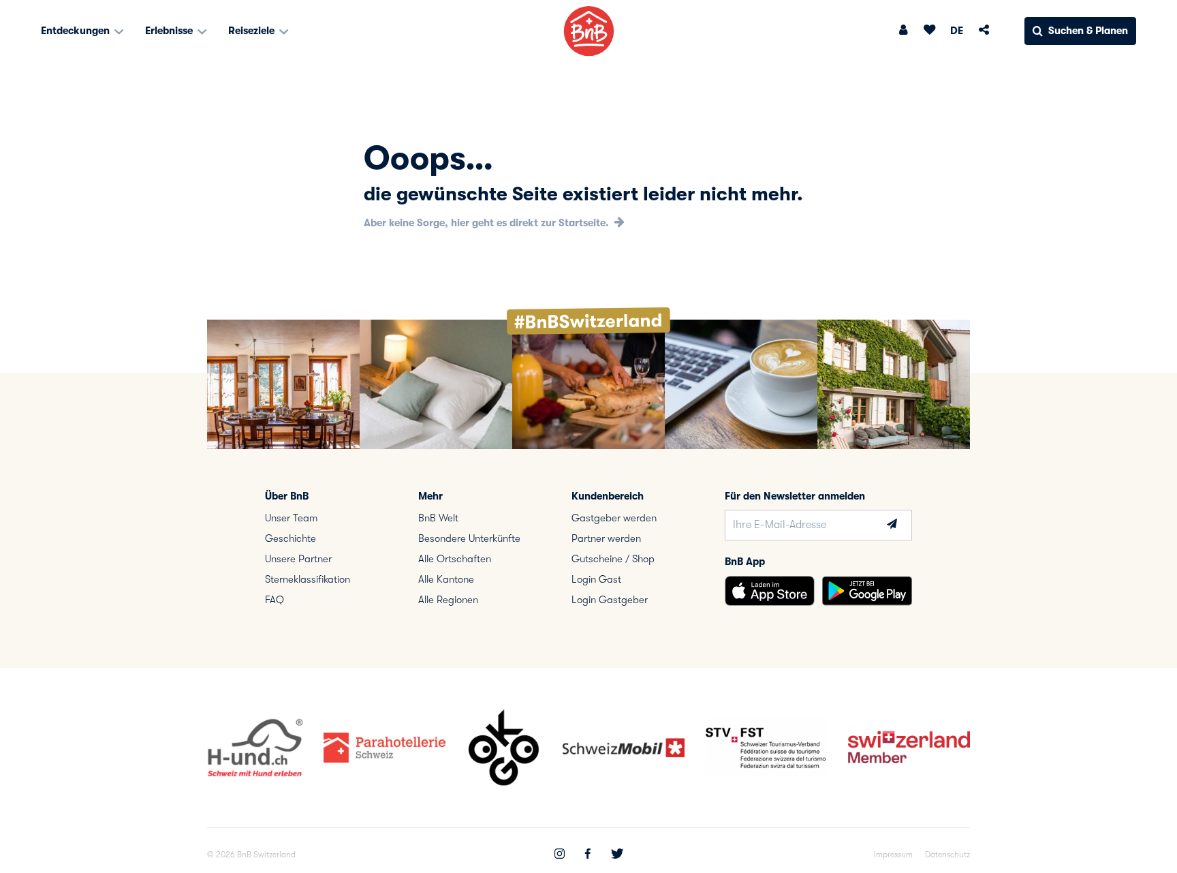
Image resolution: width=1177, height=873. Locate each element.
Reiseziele (252, 31)
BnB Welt (438, 518)
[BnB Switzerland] (588, 31)
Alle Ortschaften (454, 559)
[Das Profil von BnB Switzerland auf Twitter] (617, 855)
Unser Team (291, 518)
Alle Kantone (446, 579)
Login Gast (596, 579)
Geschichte (290, 538)
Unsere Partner (298, 559)
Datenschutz (947, 854)
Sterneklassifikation (307, 579)
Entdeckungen (76, 31)
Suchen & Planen (1088, 31)
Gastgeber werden (614, 518)
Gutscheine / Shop (613, 559)
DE (956, 31)
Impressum (893, 854)
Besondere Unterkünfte (469, 538)
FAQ (274, 600)
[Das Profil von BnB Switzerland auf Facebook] (588, 855)
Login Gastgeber (609, 600)
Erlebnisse (170, 31)
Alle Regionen (448, 600)
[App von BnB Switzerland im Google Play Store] (867, 591)
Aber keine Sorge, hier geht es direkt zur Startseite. (488, 223)
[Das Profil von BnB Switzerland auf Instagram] (559, 855)
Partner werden (606, 538)
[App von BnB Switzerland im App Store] (770, 591)
